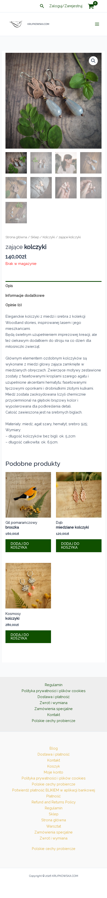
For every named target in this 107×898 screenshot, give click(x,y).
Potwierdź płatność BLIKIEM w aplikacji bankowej (53, 790)
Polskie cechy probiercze (53, 720)
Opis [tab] (9, 286)
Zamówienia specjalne (53, 709)
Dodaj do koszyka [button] (20, 545)
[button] (42, 6)
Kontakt (53, 715)
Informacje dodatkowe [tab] (25, 295)
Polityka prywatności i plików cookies (54, 691)
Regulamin (53, 685)
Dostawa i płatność (54, 697)
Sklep (35, 237)
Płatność (53, 796)
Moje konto (53, 772)
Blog (54, 748)
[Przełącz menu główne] (97, 24)
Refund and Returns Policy (54, 802)
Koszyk (53, 766)
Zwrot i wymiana (53, 703)
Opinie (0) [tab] (13, 305)
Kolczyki (49, 237)
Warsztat (53, 826)
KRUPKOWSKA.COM (38, 24)
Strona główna (16, 237)
